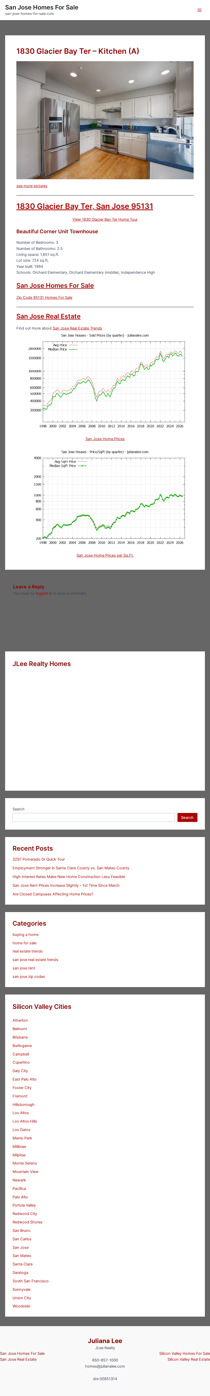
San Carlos (22, 1239)
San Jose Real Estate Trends (77, 328)
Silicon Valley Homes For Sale (184, 1353)
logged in (44, 593)
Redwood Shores (28, 1222)
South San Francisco (31, 1281)
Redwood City (25, 1213)
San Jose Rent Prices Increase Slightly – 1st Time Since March (66, 885)
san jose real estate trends (35, 959)
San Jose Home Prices (105, 439)
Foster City (22, 1087)
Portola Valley (24, 1205)
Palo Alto (20, 1197)
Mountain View (25, 1171)
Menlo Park (22, 1138)
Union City (22, 1298)
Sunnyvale (21, 1289)
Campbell (21, 1054)
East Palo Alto (25, 1079)
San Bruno (21, 1230)
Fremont (20, 1096)
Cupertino (21, 1062)
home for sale (24, 943)
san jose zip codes (29, 976)
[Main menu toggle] (199, 10)
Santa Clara (23, 1264)
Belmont (20, 1029)
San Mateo (22, 1255)
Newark (19, 1180)
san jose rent (24, 968)
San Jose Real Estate (48, 316)
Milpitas (19, 1155)
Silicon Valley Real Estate (188, 1359)
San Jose (21, 1247)
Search (19, 809)
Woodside (21, 1306)
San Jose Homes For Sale (41, 7)
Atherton (20, 1020)
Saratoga (20, 1272)
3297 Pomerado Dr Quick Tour (39, 859)
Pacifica (19, 1188)
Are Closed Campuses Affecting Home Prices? (53, 894)
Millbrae (19, 1146)
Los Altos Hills (25, 1121)
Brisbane (20, 1037)
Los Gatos (21, 1129)
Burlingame (22, 1045)
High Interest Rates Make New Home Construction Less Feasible (69, 876)
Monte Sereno (25, 1163)
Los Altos (21, 1113)
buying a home (25, 934)
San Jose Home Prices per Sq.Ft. (105, 555)
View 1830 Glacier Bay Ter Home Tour (105, 219)
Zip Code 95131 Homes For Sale (44, 297)
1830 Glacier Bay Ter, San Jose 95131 (84, 206)
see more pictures (31, 186)
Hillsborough (24, 1104)
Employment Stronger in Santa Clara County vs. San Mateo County (71, 868)
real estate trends (28, 951)
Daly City (20, 1071)
